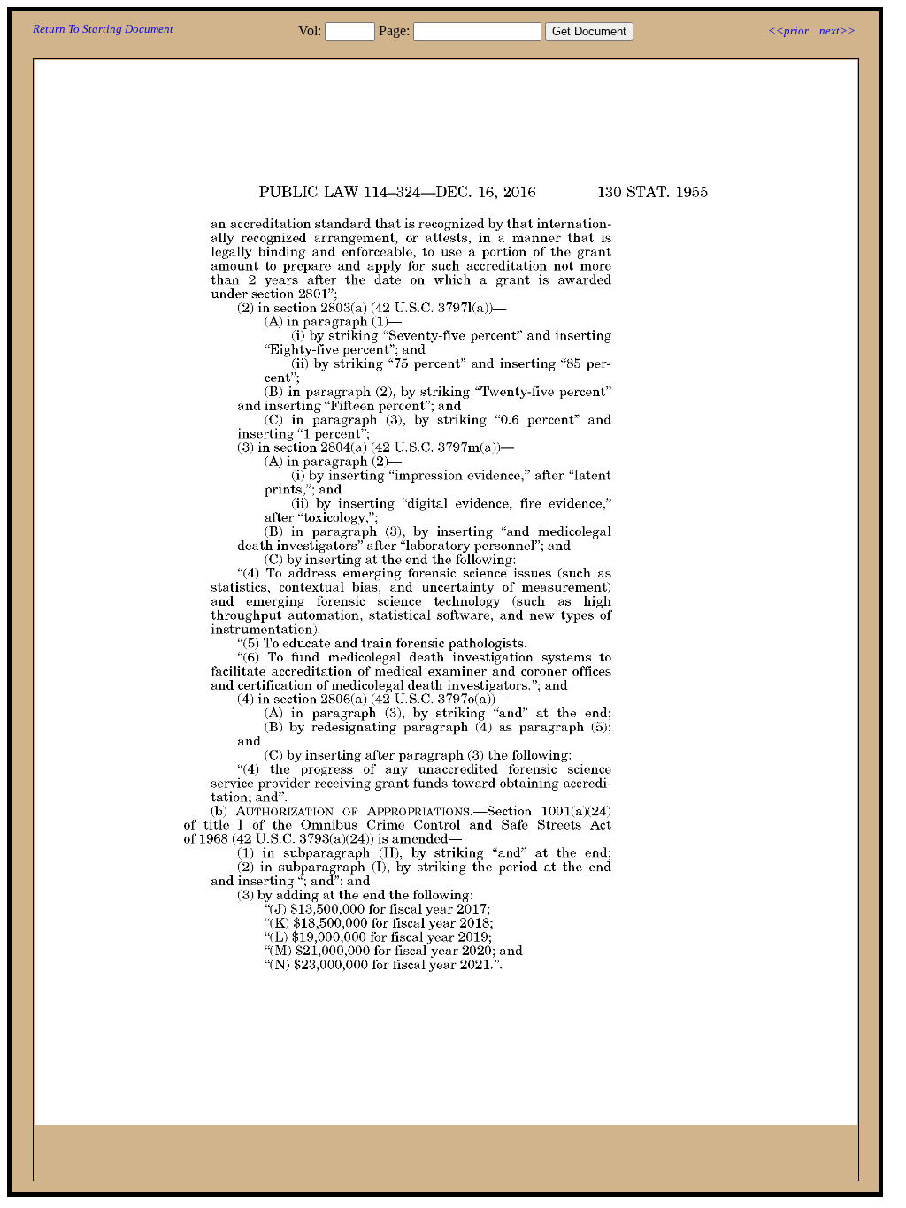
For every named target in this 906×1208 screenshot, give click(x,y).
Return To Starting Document (103, 28)
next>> (837, 30)
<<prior (788, 30)
